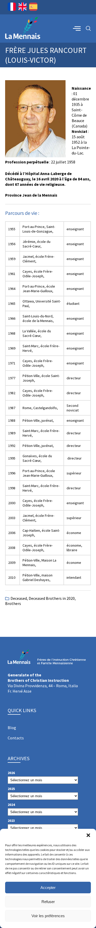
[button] (88, 835)
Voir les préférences (48, 916)
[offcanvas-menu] (77, 28)
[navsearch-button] (88, 28)
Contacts (16, 737)
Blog (12, 727)
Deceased (18, 598)
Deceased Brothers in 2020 (52, 598)
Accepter (48, 887)
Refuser (48, 901)
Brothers (13, 603)
